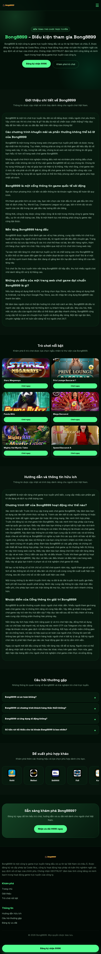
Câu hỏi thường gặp (12, 918)
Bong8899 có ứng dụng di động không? (26, 718)
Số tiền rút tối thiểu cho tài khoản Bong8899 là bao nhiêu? (36, 729)
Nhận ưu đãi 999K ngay (50, 828)
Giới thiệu (6, 893)
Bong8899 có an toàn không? (21, 697)
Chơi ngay (25, 386)
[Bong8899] (8, 5)
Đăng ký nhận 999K (36, 64)
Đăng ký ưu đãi (9, 922)
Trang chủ (7, 889)
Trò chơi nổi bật (10, 898)
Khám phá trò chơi (65, 64)
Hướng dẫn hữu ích (11, 913)
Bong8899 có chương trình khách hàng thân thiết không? (35, 708)
